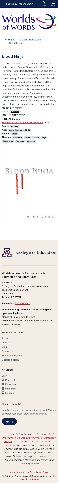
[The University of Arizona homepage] (18, 4)
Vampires (31, 141)
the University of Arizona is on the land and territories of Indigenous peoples (29, 438)
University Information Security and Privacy (29, 472)
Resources (7, 351)
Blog (4, 346)
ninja (44, 137)
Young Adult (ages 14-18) (19, 130)
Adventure (17, 137)
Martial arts (8, 141)
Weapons (20, 141)
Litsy (4, 375)
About (5, 338)
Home (11, 39)
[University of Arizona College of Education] (29, 252)
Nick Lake (15, 112)
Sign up (9, 421)
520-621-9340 (22, 303)
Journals (6, 342)
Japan (14, 134)
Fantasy (14, 126)
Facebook (10, 384)
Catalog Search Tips (30, 39)
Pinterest (10, 380)
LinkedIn (10, 393)
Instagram (10, 388)
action (36, 137)
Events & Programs (12, 355)
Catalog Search (10, 359)
